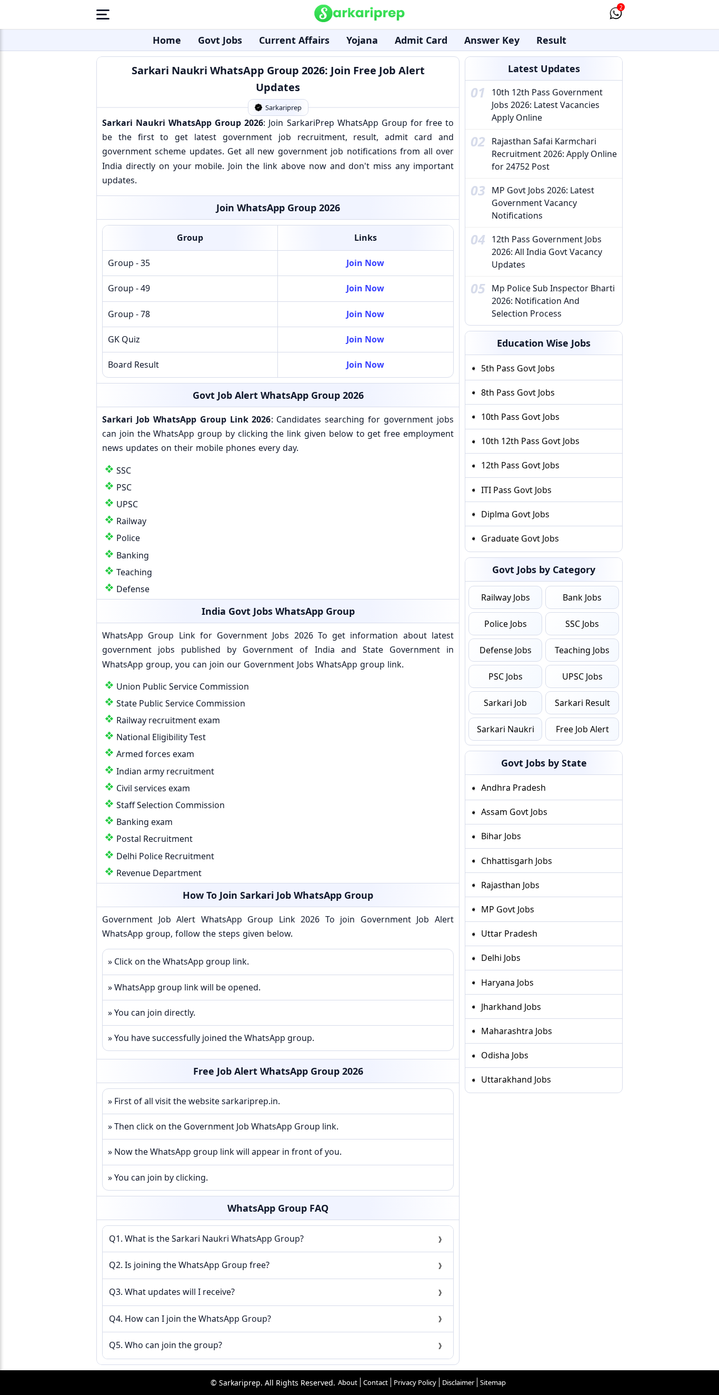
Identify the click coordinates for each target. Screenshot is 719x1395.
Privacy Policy (415, 1382)
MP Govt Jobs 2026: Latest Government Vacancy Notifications (543, 202)
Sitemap (493, 1382)
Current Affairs (294, 40)
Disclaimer (458, 1382)
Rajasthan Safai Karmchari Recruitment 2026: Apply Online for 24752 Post (554, 153)
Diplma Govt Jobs (515, 514)
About (347, 1382)
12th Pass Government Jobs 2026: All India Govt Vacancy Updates (547, 251)
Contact (375, 1382)
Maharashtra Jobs (516, 1031)
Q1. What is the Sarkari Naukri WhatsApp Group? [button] (206, 1238)
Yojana (362, 40)
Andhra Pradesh (513, 787)
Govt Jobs (220, 40)
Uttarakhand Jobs (516, 1079)
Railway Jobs (505, 597)
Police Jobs (505, 624)
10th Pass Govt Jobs (520, 417)
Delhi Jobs (501, 958)
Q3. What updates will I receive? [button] (172, 1292)
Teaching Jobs (582, 650)
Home (167, 40)
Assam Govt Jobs (514, 812)
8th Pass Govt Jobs (518, 392)
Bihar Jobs (501, 836)
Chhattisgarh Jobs (516, 861)
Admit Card (421, 40)
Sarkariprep (283, 107)
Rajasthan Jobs (510, 885)
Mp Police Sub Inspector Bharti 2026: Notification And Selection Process (553, 300)
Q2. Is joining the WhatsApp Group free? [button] (189, 1265)
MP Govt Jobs (507, 909)
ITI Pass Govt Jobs (516, 490)
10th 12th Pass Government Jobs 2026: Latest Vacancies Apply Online (547, 104)
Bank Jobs (582, 597)
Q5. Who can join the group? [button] (165, 1345)
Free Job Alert (582, 729)
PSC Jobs (505, 676)
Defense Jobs (506, 650)
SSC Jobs (582, 624)
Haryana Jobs (507, 982)
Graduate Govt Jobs (520, 538)
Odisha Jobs (504, 1055)
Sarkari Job (505, 703)
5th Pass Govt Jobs (518, 368)
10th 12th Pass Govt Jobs (530, 441)
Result (551, 40)
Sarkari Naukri (505, 729)
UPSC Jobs (582, 676)
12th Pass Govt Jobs (520, 465)
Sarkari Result (582, 703)
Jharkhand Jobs (511, 1007)
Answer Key (492, 40)
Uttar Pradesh (509, 933)
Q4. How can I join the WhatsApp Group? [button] (190, 1318)
